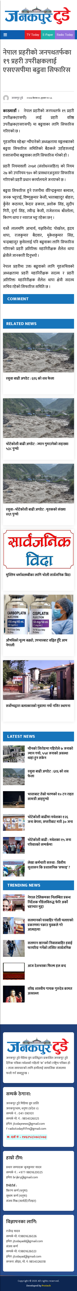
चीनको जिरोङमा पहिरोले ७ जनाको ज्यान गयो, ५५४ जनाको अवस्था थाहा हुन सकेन (50, 753)
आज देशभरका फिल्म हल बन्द (47, 966)
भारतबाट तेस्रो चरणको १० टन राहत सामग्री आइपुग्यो (51, 796)
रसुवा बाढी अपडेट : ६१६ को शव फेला (30, 379)
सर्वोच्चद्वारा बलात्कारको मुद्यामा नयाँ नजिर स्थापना (38, 706)
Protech (46, 1286)
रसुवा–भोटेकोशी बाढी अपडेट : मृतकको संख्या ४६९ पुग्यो (36, 512)
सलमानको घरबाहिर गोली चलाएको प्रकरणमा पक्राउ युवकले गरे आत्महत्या (50, 925)
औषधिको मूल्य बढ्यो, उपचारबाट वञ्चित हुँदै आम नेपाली (36, 643)
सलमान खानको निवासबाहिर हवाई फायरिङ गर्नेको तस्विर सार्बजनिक (50, 945)
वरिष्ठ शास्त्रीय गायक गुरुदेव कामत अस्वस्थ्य (50, 991)
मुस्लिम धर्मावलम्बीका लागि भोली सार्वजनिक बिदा (38, 575)
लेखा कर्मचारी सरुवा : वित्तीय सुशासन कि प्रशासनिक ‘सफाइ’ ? (49, 865)
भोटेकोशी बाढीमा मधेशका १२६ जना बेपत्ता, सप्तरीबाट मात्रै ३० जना (50, 819)
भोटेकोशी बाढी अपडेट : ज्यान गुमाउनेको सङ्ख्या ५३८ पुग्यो (37, 446)
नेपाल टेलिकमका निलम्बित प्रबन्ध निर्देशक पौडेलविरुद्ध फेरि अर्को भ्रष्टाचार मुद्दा (49, 902)
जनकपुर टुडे (17, 98)
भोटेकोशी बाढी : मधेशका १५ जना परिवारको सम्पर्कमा (49, 842)
